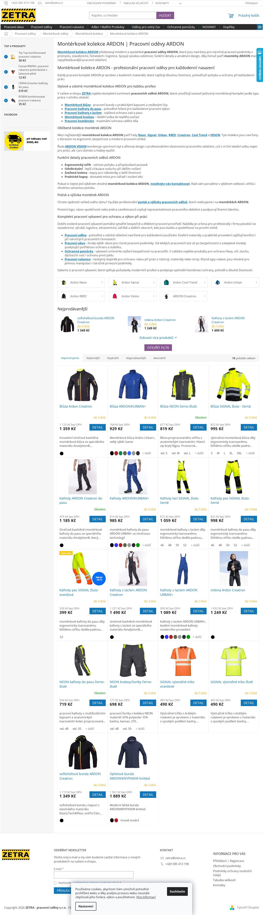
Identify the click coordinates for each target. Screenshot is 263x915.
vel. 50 (77, 729)
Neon (142, 135)
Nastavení (85, 906)
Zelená (138, 545)
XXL (239, 453)
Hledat (165, 15)
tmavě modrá (130, 820)
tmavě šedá (138, 453)
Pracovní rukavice (78, 259)
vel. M (175, 453)
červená (116, 453)
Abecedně (159, 358)
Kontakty (219, 885)
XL (231, 453)
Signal (151, 135)
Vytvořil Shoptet (248, 907)
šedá (129, 545)
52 (185, 545)
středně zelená (120, 453)
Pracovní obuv (75, 243)
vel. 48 (64, 729)
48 (169, 545)
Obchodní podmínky (101, 3)
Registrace (237, 861)
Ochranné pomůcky (79, 251)
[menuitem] (14, 27)
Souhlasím (177, 891)
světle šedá (133, 453)
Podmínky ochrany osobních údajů (232, 873)
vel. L (187, 453)
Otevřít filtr (158, 347)
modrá (129, 453)
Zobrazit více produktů (156, 337)
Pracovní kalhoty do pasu (83, 109)
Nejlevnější (93, 358)
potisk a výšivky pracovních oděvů (162, 202)
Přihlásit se (67, 890)
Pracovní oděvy (76, 235)
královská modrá (116, 545)
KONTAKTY (162, 3)
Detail (97, 427)
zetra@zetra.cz (175, 858)
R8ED (172, 135)
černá (61, 453)
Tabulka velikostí (135, 3)
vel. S (164, 453)
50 (177, 545)
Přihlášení (220, 861)
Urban (162, 135)
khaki (125, 453)
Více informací (146, 897)
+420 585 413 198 (177, 864)
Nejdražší (113, 358)
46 (162, 545)
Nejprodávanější (136, 358)
